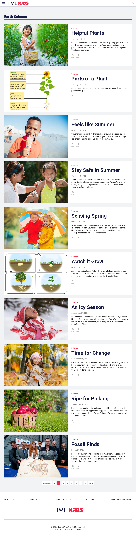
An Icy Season (87, 307)
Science (74, 28)
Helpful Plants (87, 33)
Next (91, 483)
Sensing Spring (89, 216)
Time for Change (90, 353)
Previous (47, 483)
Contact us (9, 499)
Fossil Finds (85, 444)
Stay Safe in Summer (95, 170)
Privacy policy (35, 499)
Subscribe (89, 499)
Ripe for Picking (90, 399)
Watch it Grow (87, 261)
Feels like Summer (92, 124)
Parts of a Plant (89, 79)
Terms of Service (63, 499)
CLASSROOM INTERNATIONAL (120, 499)
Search (133, 3)
